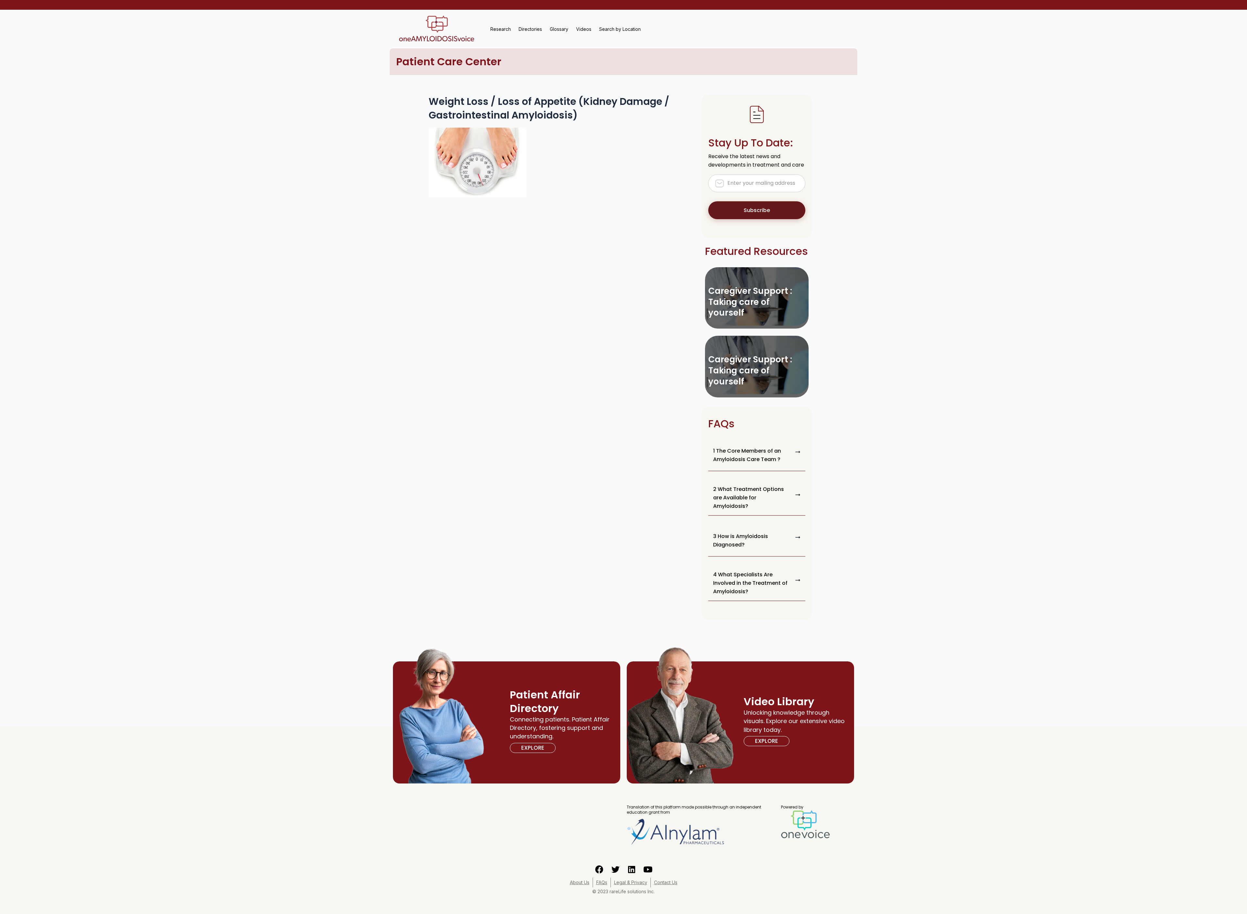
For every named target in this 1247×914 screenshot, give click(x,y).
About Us (579, 882)
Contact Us (665, 882)
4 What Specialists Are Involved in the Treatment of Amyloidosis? (750, 583)
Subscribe (757, 210)
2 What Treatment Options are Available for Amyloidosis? (748, 497)
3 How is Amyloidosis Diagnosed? (740, 540)
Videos (583, 29)
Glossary (559, 29)
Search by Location (620, 29)
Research (500, 29)
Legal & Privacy (630, 882)
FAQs (601, 882)
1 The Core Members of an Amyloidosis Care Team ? (747, 455)
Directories (530, 29)
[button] (756, 455)
